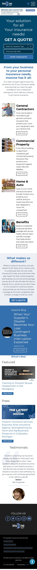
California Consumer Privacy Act (14, 551)
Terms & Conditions (10, 544)
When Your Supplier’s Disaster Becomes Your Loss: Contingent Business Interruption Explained (10, 328)
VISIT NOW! (30, 10)
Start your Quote (18, 57)
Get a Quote (18, 300)
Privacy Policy (8, 541)
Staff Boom (28, 564)
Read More (22, 133)
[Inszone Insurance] (7, 4)
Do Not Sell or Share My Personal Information (18, 548)
